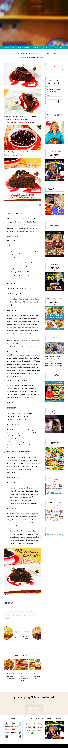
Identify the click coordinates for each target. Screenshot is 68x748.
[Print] (37, 204)
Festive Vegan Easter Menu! (35, 677)
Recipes (27, 47)
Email (48, 95)
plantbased (31, 611)
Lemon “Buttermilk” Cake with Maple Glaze (13, 634)
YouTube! (49, 47)
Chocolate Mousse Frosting (19, 122)
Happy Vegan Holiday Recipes (22, 680)
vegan (14, 615)
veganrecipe (34, 615)
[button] (40, 204)
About (33, 51)
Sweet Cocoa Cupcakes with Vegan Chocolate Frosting (31, 635)
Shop (36, 47)
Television (16, 47)
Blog (42, 47)
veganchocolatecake (27, 615)
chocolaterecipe (20, 611)
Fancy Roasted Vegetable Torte (10, 677)
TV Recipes (23, 57)
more (61, 365)
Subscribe (55, 101)
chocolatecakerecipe (13, 611)
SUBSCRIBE (34, 709)
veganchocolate (19, 615)
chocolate (6, 611)
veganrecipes (7, 618)
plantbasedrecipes (8, 615)
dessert (26, 611)
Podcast (58, 47)
